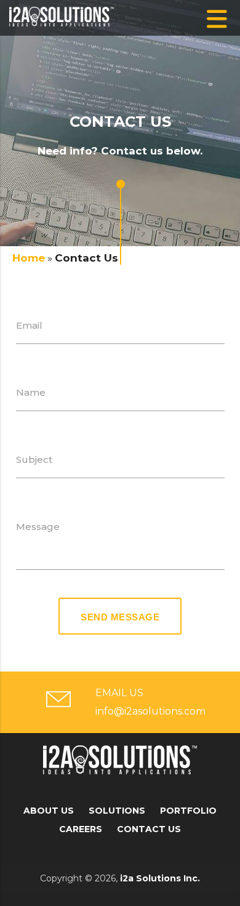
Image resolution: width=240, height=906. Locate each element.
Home (28, 258)
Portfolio (188, 810)
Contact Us (149, 829)
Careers (80, 829)
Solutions (117, 810)
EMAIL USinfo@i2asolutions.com (147, 702)
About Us (48, 810)
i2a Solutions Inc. (160, 878)
